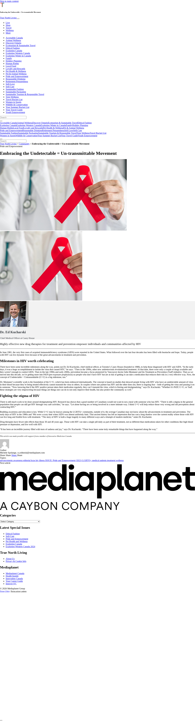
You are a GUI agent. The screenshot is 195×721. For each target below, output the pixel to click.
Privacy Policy (5, 591)
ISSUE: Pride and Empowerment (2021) (63, 460)
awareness (18, 460)
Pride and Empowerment (17, 76)
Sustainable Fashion (15, 89)
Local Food (11, 66)
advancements (6, 460)
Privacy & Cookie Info (16, 561)
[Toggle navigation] (18, 18)
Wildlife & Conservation (17, 104)
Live (8, 22)
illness (42, 460)
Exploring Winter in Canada (18, 56)
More (8, 33)
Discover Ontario (13, 43)
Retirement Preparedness (17, 81)
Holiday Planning (14, 61)
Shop (8, 25)
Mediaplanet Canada (15, 573)
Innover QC (11, 583)
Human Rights (12, 63)
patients (103, 460)
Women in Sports (13, 102)
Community (24, 144)
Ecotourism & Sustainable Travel (20, 45)
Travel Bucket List (14, 99)
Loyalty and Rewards (15, 68)
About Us (10, 558)
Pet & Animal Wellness (16, 74)
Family (9, 58)
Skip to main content (9, 1)
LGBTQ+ (87, 460)
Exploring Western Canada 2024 (20, 546)
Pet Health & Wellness (16, 71)
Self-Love (10, 84)
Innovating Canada (14, 578)
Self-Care (10, 86)
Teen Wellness (12, 97)
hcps (33, 460)
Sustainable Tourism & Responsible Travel (25, 94)
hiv (37, 460)
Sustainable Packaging (16, 92)
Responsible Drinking (15, 79)
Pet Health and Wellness (17, 541)
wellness (120, 460)
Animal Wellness (13, 40)
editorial (27, 460)
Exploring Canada (14, 50)
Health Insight (12, 576)
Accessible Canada (14, 38)
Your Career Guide (14, 581)
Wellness (10, 30)
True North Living (8, 18)
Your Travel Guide (14, 110)
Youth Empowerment (15, 112)
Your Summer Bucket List (17, 107)
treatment (111, 460)
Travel (8, 28)
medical (96, 460)
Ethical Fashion (13, 48)
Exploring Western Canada (18, 53)
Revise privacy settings (19, 591)
